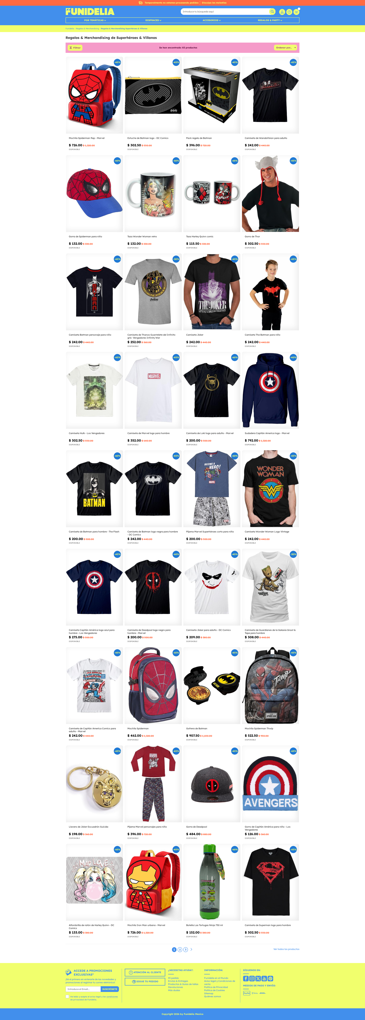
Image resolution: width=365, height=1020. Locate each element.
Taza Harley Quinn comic (199, 236)
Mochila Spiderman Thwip (259, 728)
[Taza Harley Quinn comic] (211, 193)
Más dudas (174, 990)
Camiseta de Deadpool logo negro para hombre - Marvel (149, 631)
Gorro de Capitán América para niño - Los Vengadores (267, 828)
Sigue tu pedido (147, 981)
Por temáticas (94, 20)
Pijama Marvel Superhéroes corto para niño (210, 531)
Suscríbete (109, 989)
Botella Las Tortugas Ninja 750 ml (204, 925)
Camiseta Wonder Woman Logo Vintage (267, 531)
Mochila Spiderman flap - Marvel (87, 138)
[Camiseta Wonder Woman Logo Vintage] (270, 488)
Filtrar (77, 47)
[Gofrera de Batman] (211, 685)
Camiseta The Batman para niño (262, 334)
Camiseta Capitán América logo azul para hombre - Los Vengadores (91, 631)
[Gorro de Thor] (270, 193)
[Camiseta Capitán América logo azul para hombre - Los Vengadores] (94, 587)
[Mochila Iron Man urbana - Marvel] (153, 882)
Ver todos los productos (286, 949)
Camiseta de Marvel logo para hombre (148, 433)
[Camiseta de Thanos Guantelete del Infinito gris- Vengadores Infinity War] (153, 291)
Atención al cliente (147, 972)
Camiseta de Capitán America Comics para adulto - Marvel (92, 730)
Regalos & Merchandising (87, 28)
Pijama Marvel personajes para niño (147, 826)
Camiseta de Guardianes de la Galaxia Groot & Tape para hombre (270, 631)
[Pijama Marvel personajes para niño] (153, 783)
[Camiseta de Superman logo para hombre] (270, 882)
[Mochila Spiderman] (153, 685)
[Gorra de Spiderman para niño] (94, 193)
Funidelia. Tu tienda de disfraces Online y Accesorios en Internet (90, 11)
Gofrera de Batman (196, 728)
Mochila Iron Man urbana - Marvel (146, 925)
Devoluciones (175, 987)
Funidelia (70, 28)
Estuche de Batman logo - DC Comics (147, 138)
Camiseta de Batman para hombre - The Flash (94, 531)
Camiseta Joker (194, 334)
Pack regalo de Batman (199, 138)
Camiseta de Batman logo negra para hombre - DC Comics (152, 533)
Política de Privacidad (216, 987)
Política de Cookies (214, 990)
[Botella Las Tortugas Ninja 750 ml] (211, 882)
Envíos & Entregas (178, 981)
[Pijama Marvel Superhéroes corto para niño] (211, 488)
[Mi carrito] (296, 12)
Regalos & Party (269, 20)
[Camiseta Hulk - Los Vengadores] (94, 390)
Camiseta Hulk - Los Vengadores (87, 433)
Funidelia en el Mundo (216, 978)
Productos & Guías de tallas (183, 984)
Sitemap (208, 993)
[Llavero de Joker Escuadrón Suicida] (94, 783)
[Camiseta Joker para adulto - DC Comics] (211, 587)
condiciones (112, 996)
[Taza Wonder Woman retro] (153, 193)
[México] (246, 979)
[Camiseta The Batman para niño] (270, 291)
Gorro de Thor (252, 236)
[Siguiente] (191, 949)
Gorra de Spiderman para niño (85, 236)
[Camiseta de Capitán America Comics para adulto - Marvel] (94, 685)
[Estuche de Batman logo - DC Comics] (153, 95)
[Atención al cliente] (289, 12)
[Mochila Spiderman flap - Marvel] (94, 95)
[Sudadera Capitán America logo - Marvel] (270, 390)
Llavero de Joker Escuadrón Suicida (88, 826)
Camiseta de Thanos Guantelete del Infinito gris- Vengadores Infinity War (151, 336)
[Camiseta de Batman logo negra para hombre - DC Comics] (153, 488)
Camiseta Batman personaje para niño (90, 334)
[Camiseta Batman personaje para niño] (94, 291)
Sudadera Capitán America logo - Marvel (267, 433)
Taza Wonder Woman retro (142, 236)
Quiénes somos (212, 996)
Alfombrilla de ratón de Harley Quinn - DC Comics (91, 927)
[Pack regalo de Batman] (211, 95)
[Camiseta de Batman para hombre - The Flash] (94, 488)
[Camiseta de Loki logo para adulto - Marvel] (211, 390)
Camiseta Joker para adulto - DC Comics (208, 630)
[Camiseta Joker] (211, 291)
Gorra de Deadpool (196, 826)
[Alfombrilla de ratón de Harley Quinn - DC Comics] (94, 882)
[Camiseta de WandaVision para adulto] (270, 95)
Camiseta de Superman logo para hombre (268, 925)
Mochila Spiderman (138, 728)
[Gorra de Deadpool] (211, 783)
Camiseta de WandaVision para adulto (266, 138)
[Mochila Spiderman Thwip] (270, 685)
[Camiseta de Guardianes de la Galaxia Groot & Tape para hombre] (270, 587)
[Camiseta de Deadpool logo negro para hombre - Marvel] (153, 587)
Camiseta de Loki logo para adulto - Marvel (210, 433)
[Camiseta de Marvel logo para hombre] (153, 390)
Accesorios (210, 20)
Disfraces (152, 20)
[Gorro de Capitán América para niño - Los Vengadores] (270, 783)
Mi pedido (173, 978)
